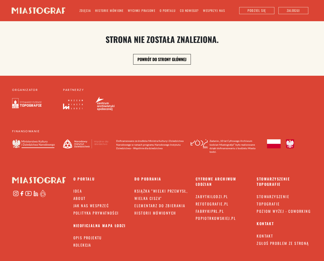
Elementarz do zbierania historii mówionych (159, 209)
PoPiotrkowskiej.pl (216, 218)
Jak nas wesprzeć (91, 205)
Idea (77, 191)
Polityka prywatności (96, 213)
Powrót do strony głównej (162, 59)
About (79, 198)
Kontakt (265, 236)
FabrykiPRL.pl (210, 211)
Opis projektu (87, 237)
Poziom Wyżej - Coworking (284, 211)
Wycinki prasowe (142, 10)
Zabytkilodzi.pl (212, 196)
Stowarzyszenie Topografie (273, 200)
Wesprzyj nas (214, 10)
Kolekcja (82, 245)
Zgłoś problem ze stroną (283, 243)
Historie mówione (109, 10)
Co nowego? (189, 10)
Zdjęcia (85, 10)
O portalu (168, 10)
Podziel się (257, 10)
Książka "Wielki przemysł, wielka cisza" (161, 194)
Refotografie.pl (212, 203)
